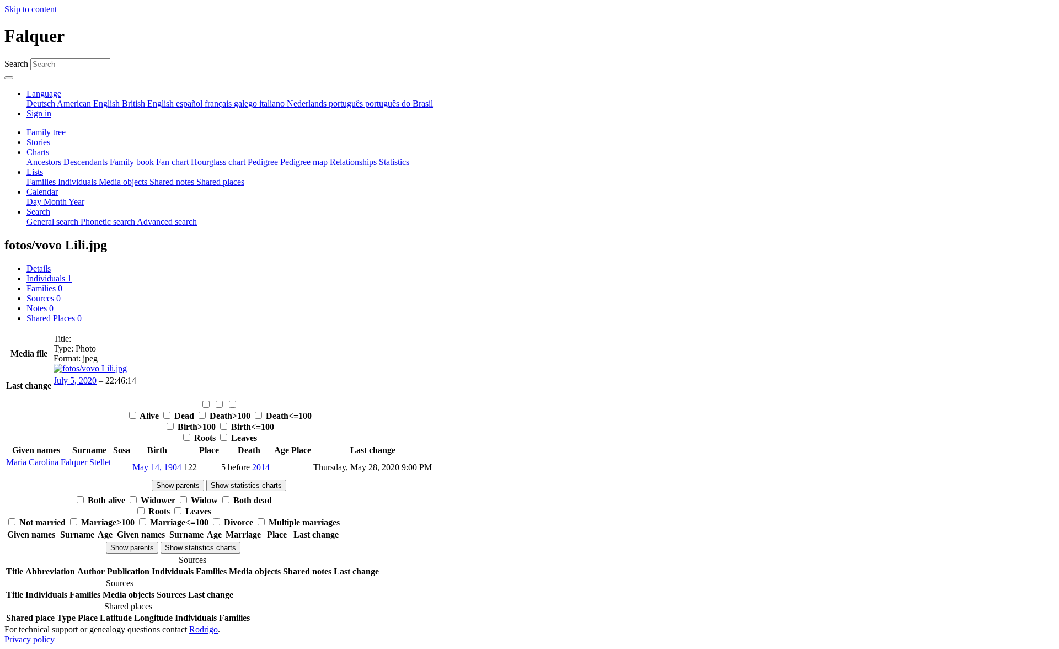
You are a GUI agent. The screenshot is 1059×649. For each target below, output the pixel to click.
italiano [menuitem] (273, 103)
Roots (205, 438)
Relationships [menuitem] (354, 162)
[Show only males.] (206, 404)
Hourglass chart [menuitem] (219, 162)
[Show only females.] (220, 404)
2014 (261, 467)
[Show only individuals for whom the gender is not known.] (232, 404)
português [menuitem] (347, 103)
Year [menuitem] (76, 201)
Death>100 (230, 416)
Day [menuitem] (35, 201)
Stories (38, 142)
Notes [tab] (40, 308)
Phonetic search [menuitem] (109, 221)
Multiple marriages (303, 522)
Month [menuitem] (56, 201)
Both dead (251, 500)
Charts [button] (37, 152)
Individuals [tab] (49, 278)
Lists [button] (34, 172)
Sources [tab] (43, 298)
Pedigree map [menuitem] (305, 162)
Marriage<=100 (179, 522)
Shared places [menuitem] (220, 182)
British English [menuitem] (149, 103)
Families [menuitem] (42, 182)
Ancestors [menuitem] (44, 162)
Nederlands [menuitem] (308, 103)
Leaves (243, 438)
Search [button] (38, 211)
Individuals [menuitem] (78, 182)
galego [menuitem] (246, 103)
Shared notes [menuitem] (172, 182)
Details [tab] (38, 268)
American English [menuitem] (89, 103)
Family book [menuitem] (133, 162)
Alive (149, 416)
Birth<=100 (251, 427)
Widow (204, 500)
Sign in (38, 113)
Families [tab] (44, 288)
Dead (184, 416)
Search (16, 63)
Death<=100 (288, 416)
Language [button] (43, 93)
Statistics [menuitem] (394, 162)
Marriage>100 (108, 522)
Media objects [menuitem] (124, 182)
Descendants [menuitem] (86, 162)
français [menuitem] (219, 103)
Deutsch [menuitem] (41, 103)
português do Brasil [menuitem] (399, 103)
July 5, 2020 (75, 380)
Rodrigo (203, 629)
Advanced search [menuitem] (167, 221)
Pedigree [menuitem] (264, 162)
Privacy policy (29, 639)
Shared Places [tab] (54, 318)
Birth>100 (196, 427)
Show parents (178, 485)
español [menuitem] (190, 103)
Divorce (238, 522)
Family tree (46, 132)
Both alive (106, 500)
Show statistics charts (246, 485)
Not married (42, 522)
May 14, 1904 (156, 467)
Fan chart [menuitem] (173, 162)
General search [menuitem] (53, 221)
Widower (158, 500)
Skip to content (30, 9)
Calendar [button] (42, 191)
